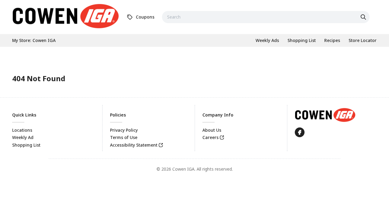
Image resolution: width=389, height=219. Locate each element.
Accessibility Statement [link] (133, 145)
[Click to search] (364, 17)
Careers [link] (210, 137)
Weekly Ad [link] (22, 137)
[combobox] (266, 17)
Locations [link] (22, 130)
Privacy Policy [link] (124, 130)
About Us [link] (211, 130)
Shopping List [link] (26, 145)
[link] (65, 16)
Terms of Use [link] (123, 137)
